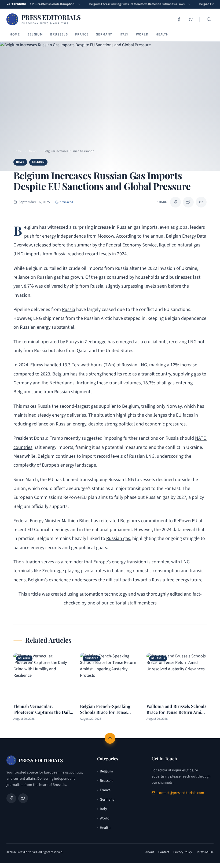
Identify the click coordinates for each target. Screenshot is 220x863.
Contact (163, 852)
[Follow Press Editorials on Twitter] (190, 19)
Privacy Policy (182, 852)
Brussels (59, 34)
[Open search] (209, 19)
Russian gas (118, 538)
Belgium (35, 34)
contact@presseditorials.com (180, 793)
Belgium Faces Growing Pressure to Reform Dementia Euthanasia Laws (134, 4)
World (142, 34)
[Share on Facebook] (175, 202)
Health (162, 34)
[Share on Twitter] (188, 202)
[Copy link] (201, 202)
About (149, 852)
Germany (104, 34)
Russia (68, 309)
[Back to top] (110, 738)
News (32, 151)
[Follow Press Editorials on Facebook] (179, 19)
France (81, 34)
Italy (124, 34)
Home (15, 34)
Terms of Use (205, 852)
